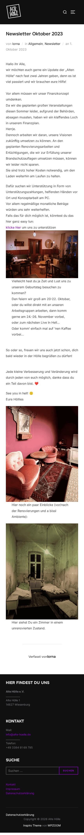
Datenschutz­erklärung (20, 814)
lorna (16, 44)
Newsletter (52, 44)
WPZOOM (54, 825)
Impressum (13, 788)
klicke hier (13, 227)
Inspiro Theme (32, 825)
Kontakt (11, 784)
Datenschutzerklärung (20, 793)
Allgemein (35, 44)
